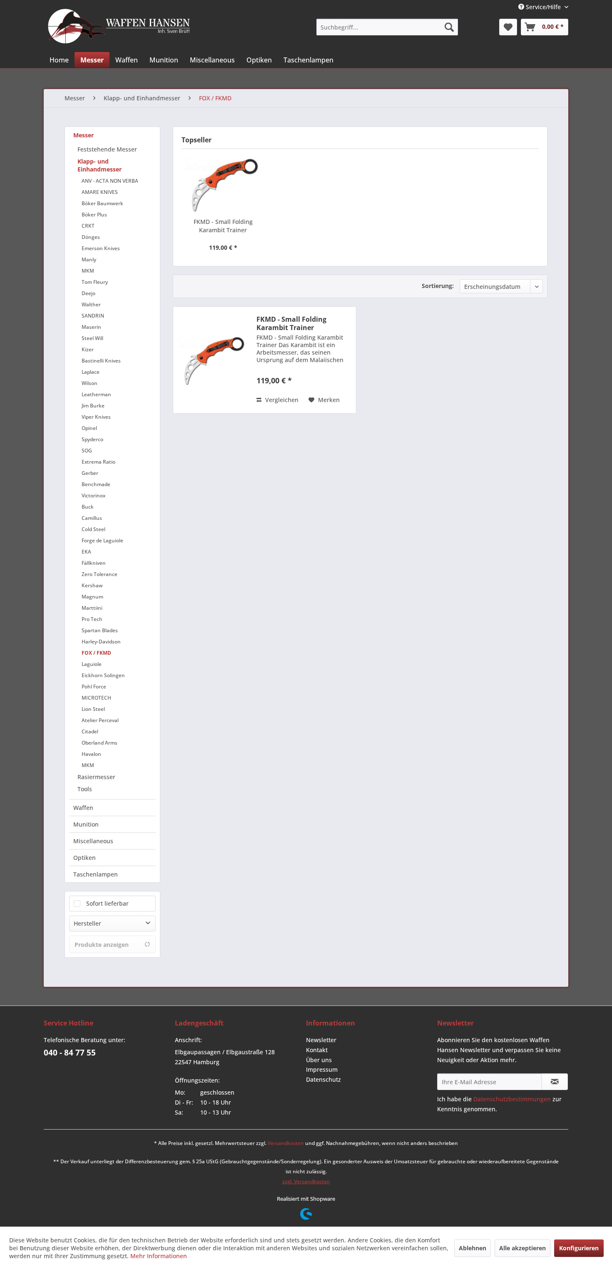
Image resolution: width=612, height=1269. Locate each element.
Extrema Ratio (98, 461)
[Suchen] (449, 27)
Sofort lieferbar (107, 903)
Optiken (84, 858)
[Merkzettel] (508, 27)
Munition (86, 824)
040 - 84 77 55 (70, 1052)
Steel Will (92, 338)
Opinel (89, 428)
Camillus (92, 518)
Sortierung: (438, 286)
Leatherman (96, 394)
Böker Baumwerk (102, 203)
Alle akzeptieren (522, 1248)
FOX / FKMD (96, 652)
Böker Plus (94, 214)
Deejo (88, 293)
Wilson (89, 383)
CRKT (88, 225)
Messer (83, 135)
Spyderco (92, 439)
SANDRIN (93, 315)
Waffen (83, 808)
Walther (91, 304)
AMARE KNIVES (100, 192)
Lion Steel (93, 709)
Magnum (92, 596)
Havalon (91, 753)
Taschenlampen (95, 874)
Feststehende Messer (107, 149)
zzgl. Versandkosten (306, 1181)
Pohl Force (94, 686)
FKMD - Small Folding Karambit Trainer (223, 226)
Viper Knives (96, 416)
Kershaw (92, 585)
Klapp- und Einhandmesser (99, 165)
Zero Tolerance (99, 574)
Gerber (90, 473)
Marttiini (92, 607)
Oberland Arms (99, 742)
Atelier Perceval (100, 720)
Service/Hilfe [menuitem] (543, 7)
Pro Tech (92, 619)
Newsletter (321, 1040)
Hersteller (87, 923)
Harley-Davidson (101, 641)
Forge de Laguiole (102, 540)
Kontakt (317, 1050)
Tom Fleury (95, 282)
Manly (89, 259)
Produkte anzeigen (102, 945)
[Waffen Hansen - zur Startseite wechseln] (119, 26)
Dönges (91, 237)
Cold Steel (93, 529)
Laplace (91, 371)
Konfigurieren (579, 1248)
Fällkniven (94, 562)
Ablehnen (472, 1248)
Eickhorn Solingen (103, 675)
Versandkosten (286, 1143)
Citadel (90, 731)
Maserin (91, 326)
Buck (88, 506)
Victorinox (93, 495)
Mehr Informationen (158, 1256)
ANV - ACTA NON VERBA (110, 180)
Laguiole (92, 664)
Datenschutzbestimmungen (512, 1099)
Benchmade (96, 484)
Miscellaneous (93, 841)
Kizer (88, 349)
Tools (84, 789)
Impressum (322, 1069)
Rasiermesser (96, 777)
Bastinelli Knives (101, 360)
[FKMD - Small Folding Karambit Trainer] (223, 184)
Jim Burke (93, 405)
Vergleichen (281, 400)
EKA (86, 551)
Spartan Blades (100, 630)
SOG (87, 450)
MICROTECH (96, 697)
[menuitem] (387, 27)
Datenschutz (323, 1079)
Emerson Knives (101, 248)
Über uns (319, 1060)
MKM (88, 270)
